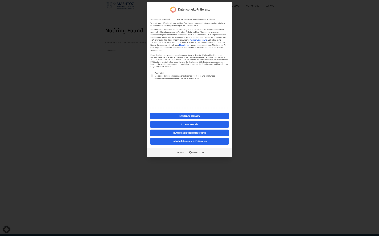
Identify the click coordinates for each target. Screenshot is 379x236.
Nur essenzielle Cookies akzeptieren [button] (189, 133)
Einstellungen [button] (184, 45)
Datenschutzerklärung (198, 40)
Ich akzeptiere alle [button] (189, 124)
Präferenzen (179, 152)
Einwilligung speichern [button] (189, 116)
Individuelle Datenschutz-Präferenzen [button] (189, 141)
